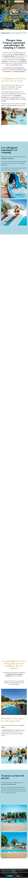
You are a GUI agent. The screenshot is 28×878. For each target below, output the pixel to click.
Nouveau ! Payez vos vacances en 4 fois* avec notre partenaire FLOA (7, 25)
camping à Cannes (9, 56)
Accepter (10, 876)
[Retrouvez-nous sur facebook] (12, 1)
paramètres (15, 873)
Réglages (18, 876)
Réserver (19, 1)
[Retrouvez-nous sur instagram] (9, 1)
